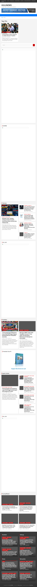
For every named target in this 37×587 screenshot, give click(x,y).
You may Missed (5, 493)
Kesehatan (4, 534)
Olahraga (22, 534)
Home (8, 0)
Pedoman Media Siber (27, 0)
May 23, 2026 (22, 555)
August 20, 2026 (4, 392)
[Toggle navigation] (2, 15)
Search (34, 45)
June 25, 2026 (4, 569)
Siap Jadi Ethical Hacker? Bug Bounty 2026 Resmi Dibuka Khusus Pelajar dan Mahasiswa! (29, 208)
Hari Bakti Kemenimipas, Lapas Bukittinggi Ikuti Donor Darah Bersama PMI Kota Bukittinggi (9, 553)
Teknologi (4, 203)
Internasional (7, 32)
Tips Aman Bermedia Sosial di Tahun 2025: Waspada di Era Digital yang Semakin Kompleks (29, 217)
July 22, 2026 (22, 339)
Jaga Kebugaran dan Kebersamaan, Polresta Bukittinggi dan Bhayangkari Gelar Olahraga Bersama (26, 552)
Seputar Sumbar (5, 373)
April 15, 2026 (26, 211)
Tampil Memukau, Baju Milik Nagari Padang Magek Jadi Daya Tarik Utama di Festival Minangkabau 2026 (9, 576)
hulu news (30, 229)
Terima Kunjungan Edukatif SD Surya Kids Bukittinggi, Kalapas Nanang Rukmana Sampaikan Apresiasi (29, 380)
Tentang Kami (12, 0)
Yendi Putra (30, 211)
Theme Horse (20, 585)
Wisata (3, 559)
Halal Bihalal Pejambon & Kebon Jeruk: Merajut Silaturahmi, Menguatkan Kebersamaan (26, 576)
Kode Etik (22, 0)
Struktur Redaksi (17, 0)
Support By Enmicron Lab (18, 368)
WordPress (31, 585)
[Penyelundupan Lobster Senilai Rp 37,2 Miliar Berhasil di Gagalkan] (9, 28)
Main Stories (26, 330)
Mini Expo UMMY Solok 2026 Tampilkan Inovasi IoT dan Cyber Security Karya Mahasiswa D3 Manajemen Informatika (26, 335)
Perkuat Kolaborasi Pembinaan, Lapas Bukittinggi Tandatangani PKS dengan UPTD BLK (9, 390)
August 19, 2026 (4, 338)
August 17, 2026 (26, 392)
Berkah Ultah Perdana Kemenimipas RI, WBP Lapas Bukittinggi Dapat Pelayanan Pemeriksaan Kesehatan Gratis (9, 541)
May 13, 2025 (26, 238)
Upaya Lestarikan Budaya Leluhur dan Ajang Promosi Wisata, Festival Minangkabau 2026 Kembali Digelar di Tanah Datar (9, 565)
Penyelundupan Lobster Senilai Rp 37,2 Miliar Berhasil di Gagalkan (9, 35)
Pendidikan (26, 205)
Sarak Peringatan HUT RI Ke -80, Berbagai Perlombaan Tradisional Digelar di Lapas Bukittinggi (26, 541)
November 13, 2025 (5, 555)
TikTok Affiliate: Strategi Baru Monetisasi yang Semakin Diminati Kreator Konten (29, 235)
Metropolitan (23, 559)
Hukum (3, 32)
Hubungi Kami (34, 0)
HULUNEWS (6, 5)
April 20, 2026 (22, 569)
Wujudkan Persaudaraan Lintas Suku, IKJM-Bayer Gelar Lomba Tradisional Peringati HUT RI (29, 389)
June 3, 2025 (26, 229)
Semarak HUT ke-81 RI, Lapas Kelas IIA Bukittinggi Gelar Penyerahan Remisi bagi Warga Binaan (29, 398)
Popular (25, 214)
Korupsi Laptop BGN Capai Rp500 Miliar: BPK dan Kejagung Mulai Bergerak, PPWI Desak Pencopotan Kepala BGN (26, 565)
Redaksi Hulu (10, 338)
